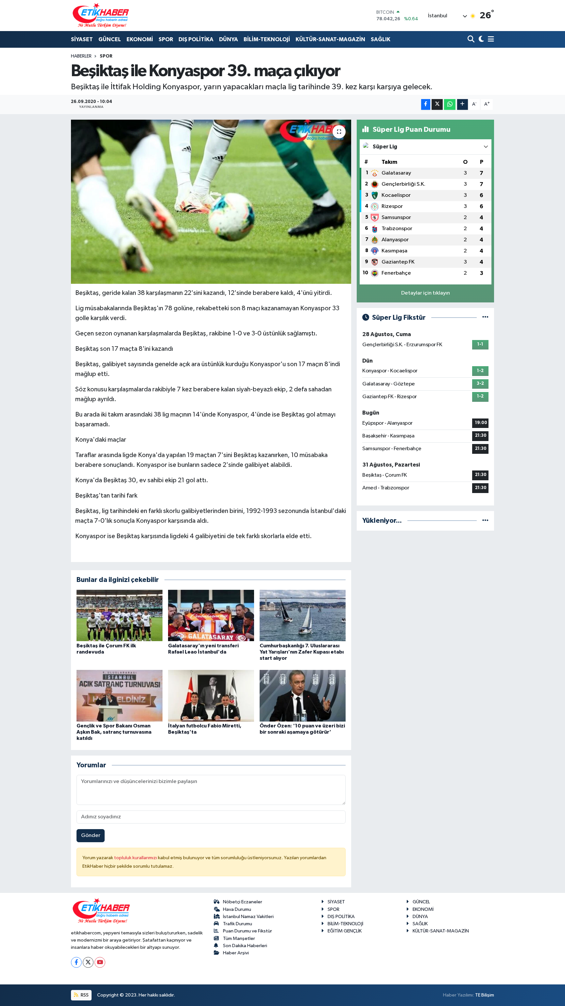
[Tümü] (485, 520)
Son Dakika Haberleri (245, 945)
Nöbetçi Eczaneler (242, 901)
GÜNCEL (109, 39)
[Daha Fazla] (462, 104)
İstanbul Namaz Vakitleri (248, 916)
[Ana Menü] (489, 40)
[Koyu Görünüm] (480, 40)
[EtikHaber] (101, 15)
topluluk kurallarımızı (136, 857)
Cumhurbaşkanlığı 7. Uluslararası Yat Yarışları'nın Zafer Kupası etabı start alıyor (302, 652)
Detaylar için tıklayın (425, 293)
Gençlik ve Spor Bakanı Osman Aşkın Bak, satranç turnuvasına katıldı (114, 732)
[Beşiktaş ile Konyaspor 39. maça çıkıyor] (211, 202)
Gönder (90, 835)
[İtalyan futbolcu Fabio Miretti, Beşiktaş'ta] (211, 695)
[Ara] (472, 40)
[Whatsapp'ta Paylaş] (449, 104)
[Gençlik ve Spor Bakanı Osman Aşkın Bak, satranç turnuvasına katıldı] (120, 695)
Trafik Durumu (237, 923)
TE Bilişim (484, 995)
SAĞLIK (380, 39)
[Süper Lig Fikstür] (485, 317)
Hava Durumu (237, 909)
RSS (84, 995)
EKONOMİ (140, 39)
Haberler (81, 56)
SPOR (166, 39)
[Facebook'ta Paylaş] (425, 104)
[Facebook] (76, 962)
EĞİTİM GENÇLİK (345, 931)
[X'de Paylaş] (437, 104)
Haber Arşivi (236, 952)
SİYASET (82, 39)
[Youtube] (99, 962)
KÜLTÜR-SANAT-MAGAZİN (330, 39)
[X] (88, 962)
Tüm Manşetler (239, 938)
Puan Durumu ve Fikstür (247, 931)
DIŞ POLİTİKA (196, 39)
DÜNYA (228, 39)
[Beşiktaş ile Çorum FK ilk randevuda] (120, 615)
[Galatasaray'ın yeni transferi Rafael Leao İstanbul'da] (211, 615)
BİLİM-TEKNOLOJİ (267, 39)
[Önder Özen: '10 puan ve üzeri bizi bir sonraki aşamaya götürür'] (303, 695)
